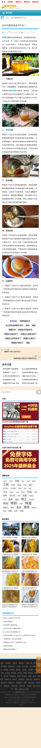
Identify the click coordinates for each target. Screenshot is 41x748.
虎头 (4, 499)
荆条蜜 (7, 673)
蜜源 (19, 507)
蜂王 (24, 499)
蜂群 (14, 503)
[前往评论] (38, 664)
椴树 (20, 488)
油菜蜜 (24, 669)
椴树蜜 (12, 669)
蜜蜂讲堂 (35, 2)
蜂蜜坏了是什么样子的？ (12, 351)
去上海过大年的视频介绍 (11, 632)
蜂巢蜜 (30, 673)
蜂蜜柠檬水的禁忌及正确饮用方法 (25, 358)
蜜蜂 (26, 507)
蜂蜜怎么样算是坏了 (13, 338)
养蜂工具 (29, 663)
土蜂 (28, 481)
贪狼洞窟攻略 (8, 646)
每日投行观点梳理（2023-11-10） (31, 383)
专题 (1, 663)
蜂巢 (11, 499)
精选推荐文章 (9, 694)
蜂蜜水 (5, 507)
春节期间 (5, 488)
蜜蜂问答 (22, 686)
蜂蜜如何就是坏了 (11, 334)
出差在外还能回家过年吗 (11, 376)
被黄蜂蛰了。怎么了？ (10, 372)
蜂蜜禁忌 (29, 679)
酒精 (9, 129)
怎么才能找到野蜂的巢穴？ (31, 369)
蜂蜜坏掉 (12, 329)
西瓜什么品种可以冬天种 (11, 618)
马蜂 (21, 511)
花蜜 (25, 495)
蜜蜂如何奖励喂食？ (10, 649)
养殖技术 (21, 663)
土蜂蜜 (18, 666)
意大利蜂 (25, 666)
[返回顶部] (38, 670)
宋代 (33, 481)
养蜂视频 (4, 666)
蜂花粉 (24, 676)
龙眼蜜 (29, 686)
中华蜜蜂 (8, 663)
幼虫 (19, 484)
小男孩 (21, 705)
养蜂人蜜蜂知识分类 (21, 689)
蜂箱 (5, 503)
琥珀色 (11, 492)
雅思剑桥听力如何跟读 (10, 369)
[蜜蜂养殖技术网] (20, 6)
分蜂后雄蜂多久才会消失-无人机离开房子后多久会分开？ (21, 635)
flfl (8, 32)
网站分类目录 (36, 692)
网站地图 (16, 694)
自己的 (12, 495)
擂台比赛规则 (8, 621)
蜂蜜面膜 (19, 682)
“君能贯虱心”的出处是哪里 (12, 639)
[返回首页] (38, 659)
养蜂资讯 (11, 666)
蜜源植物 (31, 682)
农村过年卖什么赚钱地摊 (11, 628)
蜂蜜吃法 (8, 679)
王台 (5, 491)
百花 (17, 492)
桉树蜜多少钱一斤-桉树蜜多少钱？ (15, 642)
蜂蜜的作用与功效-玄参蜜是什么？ (12, 383)
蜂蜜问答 (11, 682)
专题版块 (10, 2)
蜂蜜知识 (18, 32)
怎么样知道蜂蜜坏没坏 (14, 325)
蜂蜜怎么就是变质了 (29, 334)
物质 (15, 90)
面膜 (15, 511)
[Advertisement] (20, 727)
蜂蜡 (12, 507)
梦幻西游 (13, 488)
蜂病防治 (13, 676)
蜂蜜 (7, 18)
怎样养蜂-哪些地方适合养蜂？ (31, 372)
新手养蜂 (33, 666)
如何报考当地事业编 (10, 625)
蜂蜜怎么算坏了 (30, 338)
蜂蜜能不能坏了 (17, 342)
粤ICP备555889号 (30, 694)
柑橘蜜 (6, 669)
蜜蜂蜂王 (34, 507)
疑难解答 (22, 694)
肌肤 (35, 492)
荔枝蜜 (13, 673)
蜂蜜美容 (4, 682)
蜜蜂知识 (19, 2)
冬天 (11, 481)
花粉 (18, 496)
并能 (13, 485)
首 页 (3, 2)
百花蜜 (30, 669)
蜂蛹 (29, 676)
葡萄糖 (31, 496)
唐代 (23, 481)
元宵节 (5, 481)
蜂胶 (21, 504)
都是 (4, 511)
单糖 (17, 480)
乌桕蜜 (14, 663)
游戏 (25, 488)
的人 (23, 492)
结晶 (29, 491)
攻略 (25, 485)
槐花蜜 (18, 669)
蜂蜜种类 (37, 679)
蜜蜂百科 (27, 2)
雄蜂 (10, 511)
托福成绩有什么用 (9, 379)
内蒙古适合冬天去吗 (29, 376)
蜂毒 (17, 499)
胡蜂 (5, 495)
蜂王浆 (32, 499)
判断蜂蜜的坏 (25, 321)
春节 (30, 485)
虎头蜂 (19, 673)
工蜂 (6, 484)
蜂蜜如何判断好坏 (25, 329)
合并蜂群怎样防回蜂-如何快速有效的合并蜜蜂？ (31, 379)
